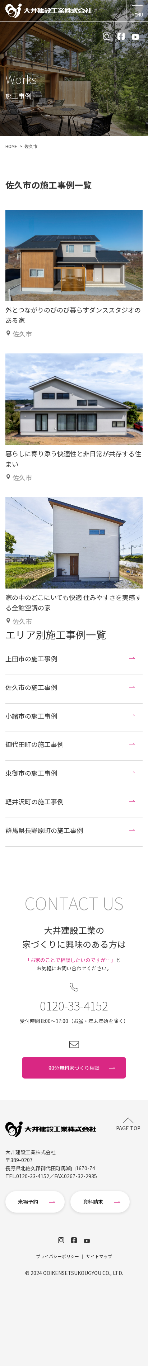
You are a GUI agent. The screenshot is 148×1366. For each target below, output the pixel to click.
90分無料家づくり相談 (74, 1067)
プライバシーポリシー (57, 1256)
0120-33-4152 (74, 1005)
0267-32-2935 (80, 1176)
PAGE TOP (128, 1128)
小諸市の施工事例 (31, 715)
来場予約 (28, 1201)
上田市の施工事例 (31, 658)
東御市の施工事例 (31, 772)
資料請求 (93, 1201)
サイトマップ (99, 1256)
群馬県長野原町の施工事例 (44, 830)
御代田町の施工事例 (34, 744)
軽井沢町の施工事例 (34, 801)
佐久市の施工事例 (31, 687)
